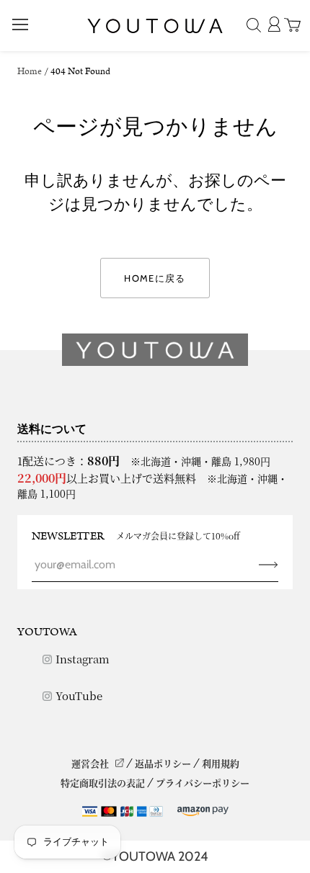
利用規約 (220, 763)
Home (29, 72)
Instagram (83, 658)
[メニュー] (20, 24)
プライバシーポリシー (202, 782)
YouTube (79, 695)
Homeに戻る (154, 278)
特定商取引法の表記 (103, 782)
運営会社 (90, 763)
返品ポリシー (163, 763)
